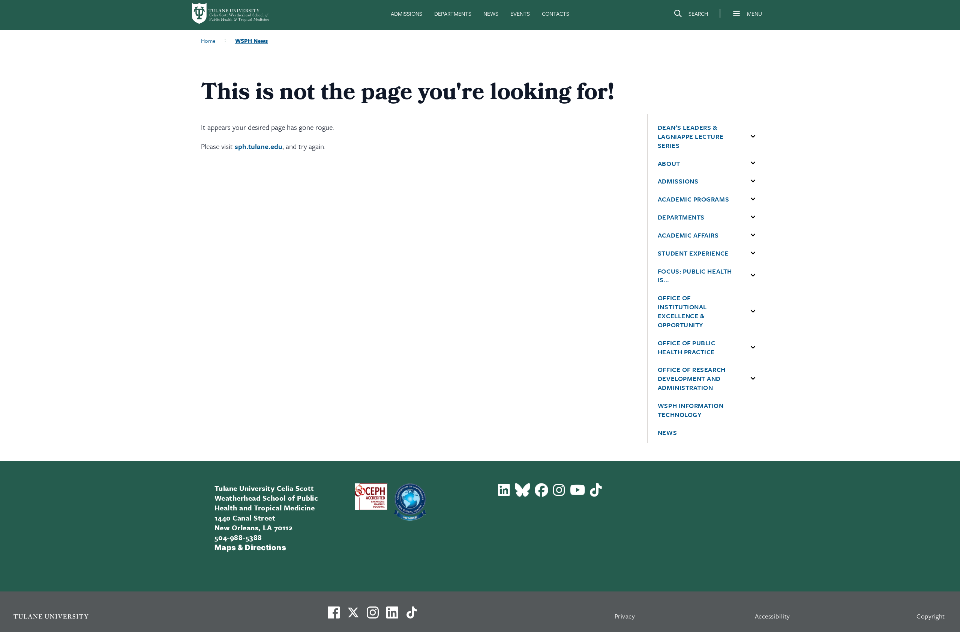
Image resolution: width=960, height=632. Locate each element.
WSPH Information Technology (691, 410)
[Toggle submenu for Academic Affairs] (753, 235)
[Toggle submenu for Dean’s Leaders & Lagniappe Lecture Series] (753, 137)
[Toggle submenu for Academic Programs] (753, 199)
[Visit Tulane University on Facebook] (333, 615)
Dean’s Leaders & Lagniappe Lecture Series (690, 136)
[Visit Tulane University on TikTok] (411, 615)
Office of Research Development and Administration (692, 378)
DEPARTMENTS (452, 13)
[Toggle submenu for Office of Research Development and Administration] (753, 379)
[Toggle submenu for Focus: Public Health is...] (753, 275)
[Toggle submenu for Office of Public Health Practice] (753, 348)
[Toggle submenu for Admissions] (753, 181)
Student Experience (693, 253)
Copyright (930, 616)
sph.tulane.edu (258, 146)
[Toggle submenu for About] (753, 163)
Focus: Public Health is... (695, 276)
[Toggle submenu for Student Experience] (753, 253)
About (669, 163)
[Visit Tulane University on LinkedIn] (392, 615)
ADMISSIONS (406, 13)
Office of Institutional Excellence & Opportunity (682, 311)
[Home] (231, 13)
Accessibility (772, 616)
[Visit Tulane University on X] (353, 615)
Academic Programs (693, 199)
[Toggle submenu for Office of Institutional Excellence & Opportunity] (753, 311)
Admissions (678, 181)
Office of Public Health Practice (687, 348)
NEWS (490, 13)
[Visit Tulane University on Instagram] (372, 615)
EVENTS (520, 13)
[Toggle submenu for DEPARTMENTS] (753, 217)
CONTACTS (555, 13)
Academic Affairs (688, 235)
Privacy (625, 616)
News (667, 432)
